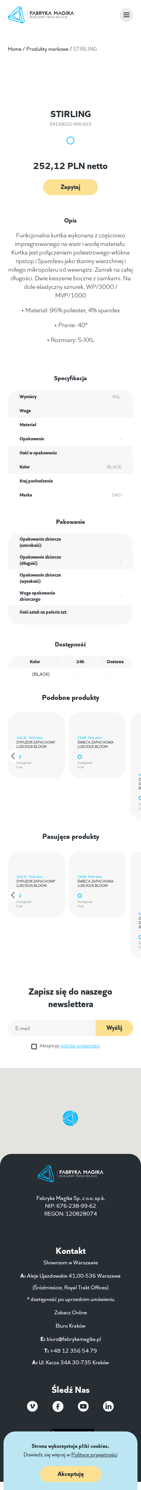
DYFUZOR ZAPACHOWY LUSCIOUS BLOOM (35, 744)
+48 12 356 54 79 (73, 1350)
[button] (14, 756)
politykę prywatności (80, 1045)
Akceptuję (70, 1045)
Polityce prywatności (94, 1454)
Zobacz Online (70, 1312)
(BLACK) (41, 673)
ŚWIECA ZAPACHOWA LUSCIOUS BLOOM (96, 744)
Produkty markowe (47, 48)
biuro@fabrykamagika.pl (74, 1338)
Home (15, 48)
